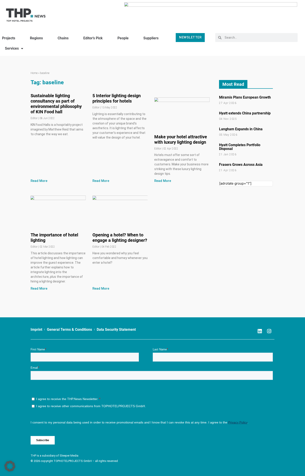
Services (12, 48)
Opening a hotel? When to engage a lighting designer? (119, 237)
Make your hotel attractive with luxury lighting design (180, 139)
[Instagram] (269, 331)
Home (34, 73)
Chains (63, 38)
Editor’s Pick (93, 38)
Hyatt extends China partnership (245, 113)
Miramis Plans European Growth (245, 97)
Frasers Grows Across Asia (241, 164)
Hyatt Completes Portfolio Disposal (239, 147)
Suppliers (151, 38)
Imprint (36, 329)
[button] (10, 466)
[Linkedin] (259, 331)
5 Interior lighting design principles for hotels (116, 98)
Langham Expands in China (241, 129)
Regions (36, 38)
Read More (39, 181)
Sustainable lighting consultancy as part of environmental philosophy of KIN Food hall (56, 103)
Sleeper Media (69, 455)
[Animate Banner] (210, 13)
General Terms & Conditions (69, 329)
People (123, 38)
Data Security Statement (116, 329)
